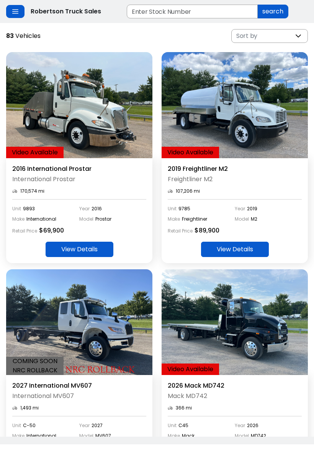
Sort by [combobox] (246, 35)
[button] (298, 36)
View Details (79, 249)
